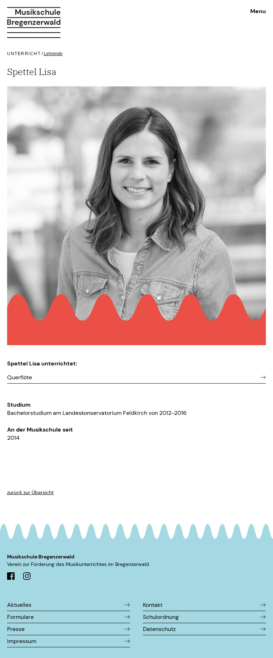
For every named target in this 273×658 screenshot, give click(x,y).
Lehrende (53, 53)
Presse (16, 629)
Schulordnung (161, 617)
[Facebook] (11, 578)
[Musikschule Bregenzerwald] (33, 19)
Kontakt (152, 605)
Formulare (20, 617)
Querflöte (19, 377)
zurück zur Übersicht (30, 492)
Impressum (21, 641)
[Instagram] (27, 578)
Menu (258, 11)
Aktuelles (19, 605)
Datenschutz (159, 629)
